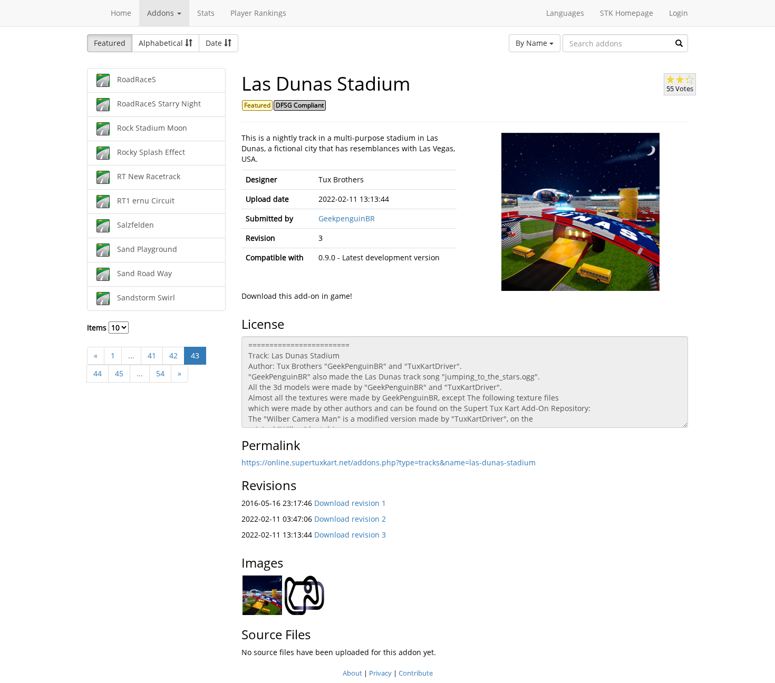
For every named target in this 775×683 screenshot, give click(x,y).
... (131, 355)
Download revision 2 (350, 519)
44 (97, 373)
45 (119, 373)
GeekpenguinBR (346, 218)
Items (98, 328)
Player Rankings (258, 13)
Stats (206, 13)
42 (173, 355)
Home (121, 13)
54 (160, 373)
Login (678, 13)
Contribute (416, 673)
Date (215, 43)
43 (195, 355)
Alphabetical (162, 43)
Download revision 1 (350, 503)
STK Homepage (626, 13)
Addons (161, 13)
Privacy (380, 673)
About (352, 673)
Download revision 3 (350, 535)
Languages (565, 13)
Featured (109, 43)
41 (152, 355)
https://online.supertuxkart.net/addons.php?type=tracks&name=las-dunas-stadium (388, 462)
